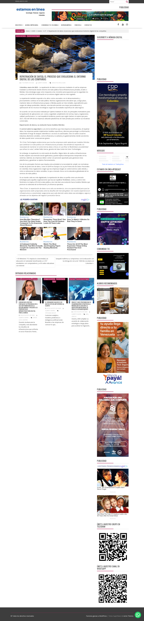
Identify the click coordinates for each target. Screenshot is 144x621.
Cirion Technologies (58, 83)
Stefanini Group (50, 313)
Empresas (72, 279)
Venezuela (78, 25)
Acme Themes (128, 616)
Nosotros (18, 25)
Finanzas (34, 279)
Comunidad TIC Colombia (49, 25)
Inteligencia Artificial (49, 279)
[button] (138, 615)
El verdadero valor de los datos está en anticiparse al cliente (54, 304)
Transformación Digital (33, 36)
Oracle (74, 316)
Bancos (19, 279)
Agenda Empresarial (31, 25)
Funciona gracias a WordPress (96, 616)
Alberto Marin (42, 83)
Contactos (88, 25)
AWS (86, 314)
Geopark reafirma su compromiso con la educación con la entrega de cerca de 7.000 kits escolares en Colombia (75, 261)
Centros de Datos (21, 36)
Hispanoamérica (66, 25)
